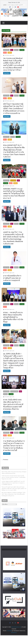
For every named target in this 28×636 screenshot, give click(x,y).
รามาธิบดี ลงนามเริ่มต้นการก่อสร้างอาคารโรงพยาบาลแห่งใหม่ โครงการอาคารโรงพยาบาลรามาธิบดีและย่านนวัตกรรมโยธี (14, 446)
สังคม (12, 49)
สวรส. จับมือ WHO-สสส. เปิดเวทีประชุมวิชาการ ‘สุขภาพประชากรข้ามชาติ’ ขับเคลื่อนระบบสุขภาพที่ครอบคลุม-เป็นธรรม (13, 404)
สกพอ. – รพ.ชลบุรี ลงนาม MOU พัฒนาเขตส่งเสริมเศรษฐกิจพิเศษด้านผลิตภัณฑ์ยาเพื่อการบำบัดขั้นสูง (13, 317)
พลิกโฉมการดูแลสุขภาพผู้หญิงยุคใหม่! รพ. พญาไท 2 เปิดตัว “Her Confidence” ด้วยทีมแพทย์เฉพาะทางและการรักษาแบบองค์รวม (13, 108)
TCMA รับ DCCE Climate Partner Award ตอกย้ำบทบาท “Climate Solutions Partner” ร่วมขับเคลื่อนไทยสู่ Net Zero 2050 (13, 477)
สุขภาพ (5, 52)
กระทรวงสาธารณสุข (14, 391)
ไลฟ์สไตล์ (9, 52)
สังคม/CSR (16, 49)
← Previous (5, 459)
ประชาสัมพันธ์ (13, 180)
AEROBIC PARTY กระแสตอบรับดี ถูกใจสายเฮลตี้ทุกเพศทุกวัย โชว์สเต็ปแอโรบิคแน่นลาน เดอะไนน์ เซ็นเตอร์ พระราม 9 (14, 193)
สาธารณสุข (22, 49)
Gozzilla (12, 55)
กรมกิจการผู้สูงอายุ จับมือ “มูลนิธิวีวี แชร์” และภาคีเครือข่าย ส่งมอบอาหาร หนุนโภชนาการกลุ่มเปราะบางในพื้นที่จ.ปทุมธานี (13, 483)
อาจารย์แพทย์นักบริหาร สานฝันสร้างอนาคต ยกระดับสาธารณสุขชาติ (12, 277)
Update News (6, 49)
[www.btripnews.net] (14, 9)
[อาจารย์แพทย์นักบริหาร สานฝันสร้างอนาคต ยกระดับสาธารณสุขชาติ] (14, 258)
